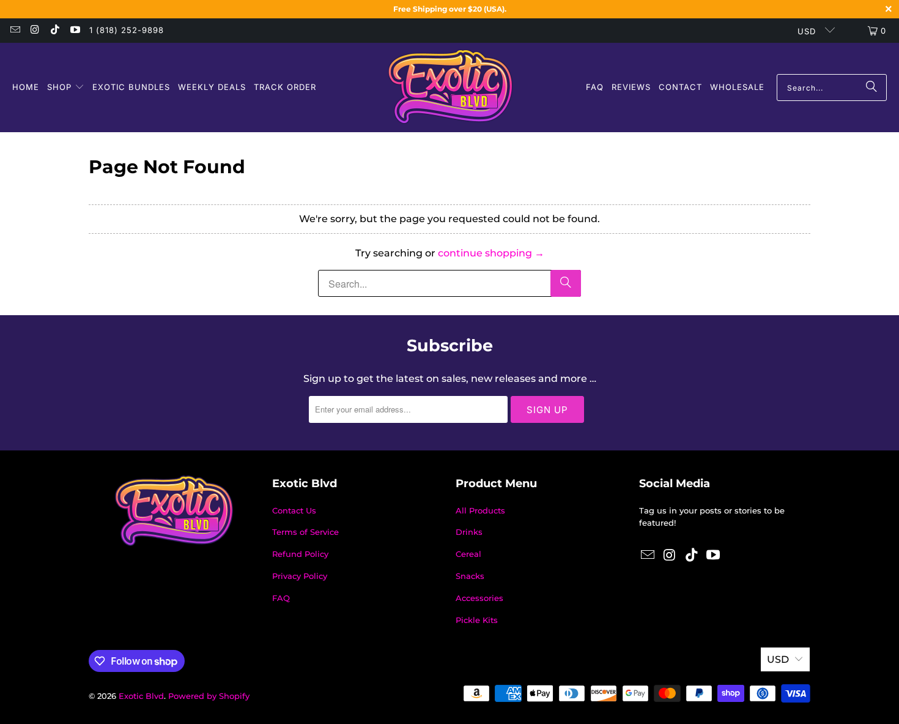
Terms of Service (305, 532)
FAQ (281, 598)
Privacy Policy (299, 576)
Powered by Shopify (209, 696)
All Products (480, 510)
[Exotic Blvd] (450, 87)
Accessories (479, 598)
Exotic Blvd (141, 696)
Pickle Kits (477, 620)
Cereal (468, 554)
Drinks (469, 532)
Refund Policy (300, 554)
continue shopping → (491, 253)
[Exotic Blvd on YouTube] (74, 30)
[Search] (871, 87)
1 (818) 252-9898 (126, 30)
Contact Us (294, 510)
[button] (65, 87)
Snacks (470, 576)
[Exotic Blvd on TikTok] (54, 30)
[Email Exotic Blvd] (14, 30)
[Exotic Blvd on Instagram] (34, 30)
